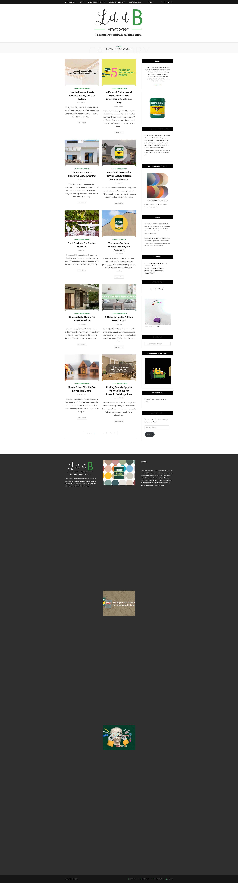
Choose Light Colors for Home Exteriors (82, 318)
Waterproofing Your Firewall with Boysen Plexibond (119, 246)
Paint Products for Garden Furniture (82, 244)
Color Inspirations (116, 2)
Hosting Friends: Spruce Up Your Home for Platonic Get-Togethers (119, 390)
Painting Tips (69, 2)
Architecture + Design (95, 2)
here (153, 399)
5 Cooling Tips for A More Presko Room (119, 318)
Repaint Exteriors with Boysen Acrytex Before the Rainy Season (119, 175)
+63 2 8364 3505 (149, 273)
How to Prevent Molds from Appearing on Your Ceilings (82, 95)
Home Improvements (82, 88)
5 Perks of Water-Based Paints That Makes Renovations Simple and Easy (119, 97)
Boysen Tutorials (119, 239)
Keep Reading (82, 122)
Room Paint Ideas (135, 2)
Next (110, 433)
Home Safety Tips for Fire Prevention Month (81, 388)
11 (106, 433)
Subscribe (150, 434)
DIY (81, 2)
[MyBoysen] (119, 23)
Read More (157, 85)
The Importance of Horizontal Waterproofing (82, 174)
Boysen (149, 2)
